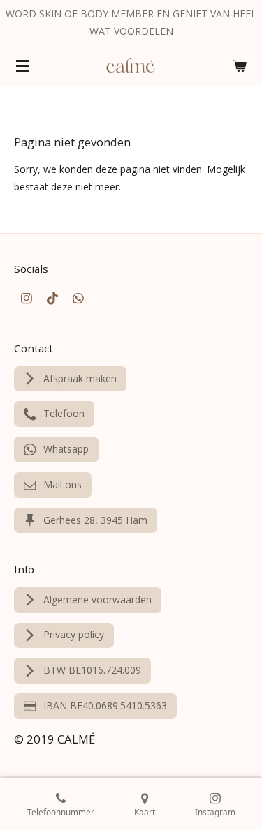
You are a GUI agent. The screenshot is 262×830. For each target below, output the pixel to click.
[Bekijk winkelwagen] (239, 66)
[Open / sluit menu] (22, 66)
